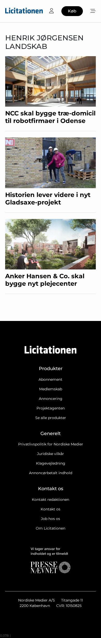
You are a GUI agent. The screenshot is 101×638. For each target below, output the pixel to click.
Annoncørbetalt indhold (50, 473)
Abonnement (50, 379)
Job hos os (50, 518)
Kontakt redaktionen (50, 499)
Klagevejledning (50, 463)
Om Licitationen (50, 528)
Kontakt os (50, 509)
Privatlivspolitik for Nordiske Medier (50, 444)
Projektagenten (51, 408)
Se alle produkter (50, 417)
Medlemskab (50, 389)
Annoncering (50, 398)
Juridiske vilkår (50, 453)
